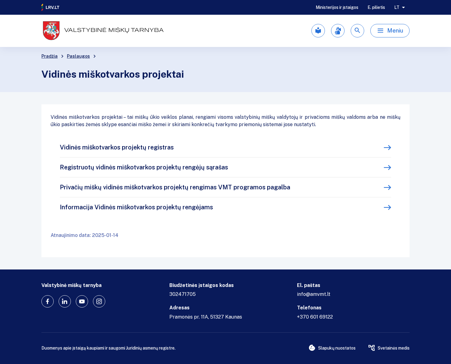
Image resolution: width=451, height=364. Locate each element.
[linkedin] (65, 301)
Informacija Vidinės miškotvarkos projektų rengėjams (136, 207)
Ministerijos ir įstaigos (337, 7)
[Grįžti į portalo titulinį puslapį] (50, 7)
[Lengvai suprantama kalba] (318, 30)
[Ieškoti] (357, 30)
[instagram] (99, 301)
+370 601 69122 (315, 317)
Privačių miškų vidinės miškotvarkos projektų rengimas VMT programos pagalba (175, 187)
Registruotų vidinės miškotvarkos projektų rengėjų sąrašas (144, 167)
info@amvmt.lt (313, 294)
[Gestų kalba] (338, 30)
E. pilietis (376, 7)
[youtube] (82, 301)
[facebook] (47, 301)
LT (396, 7)
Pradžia (49, 56)
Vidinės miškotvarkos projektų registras (117, 147)
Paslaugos (78, 56)
